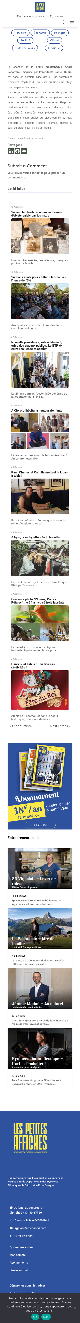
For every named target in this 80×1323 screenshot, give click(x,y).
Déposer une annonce (31, 16)
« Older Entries (21, 726)
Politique (59, 33)
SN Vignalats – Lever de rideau (34, 882)
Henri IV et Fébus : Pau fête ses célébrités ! (33, 665)
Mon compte (18, 1255)
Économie (40, 33)
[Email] (24, 151)
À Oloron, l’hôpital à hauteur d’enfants (36, 410)
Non (46, 1316)
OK (35, 1316)
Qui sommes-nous (21, 1247)
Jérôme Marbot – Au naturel (37, 1005)
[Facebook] (17, 151)
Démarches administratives (28, 1285)
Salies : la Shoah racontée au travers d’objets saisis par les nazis (36, 213)
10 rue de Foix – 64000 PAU (31, 1220)
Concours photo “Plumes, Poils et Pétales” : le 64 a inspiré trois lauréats (37, 600)
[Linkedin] (11, 151)
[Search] (63, 22)
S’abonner (56, 16)
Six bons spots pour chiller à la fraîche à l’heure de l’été (38, 278)
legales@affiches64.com (30, 1228)
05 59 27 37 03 (23, 1236)
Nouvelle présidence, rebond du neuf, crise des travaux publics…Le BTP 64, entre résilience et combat (37, 345)
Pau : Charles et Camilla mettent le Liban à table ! (39, 474)
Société (25, 40)
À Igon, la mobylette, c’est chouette (35, 537)
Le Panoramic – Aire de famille (33, 942)
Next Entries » (60, 726)
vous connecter (33, 173)
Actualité (20, 33)
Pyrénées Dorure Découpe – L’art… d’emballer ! (37, 1062)
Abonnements (19, 1262)
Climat (54, 40)
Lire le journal (19, 1270)
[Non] (75, 1308)
